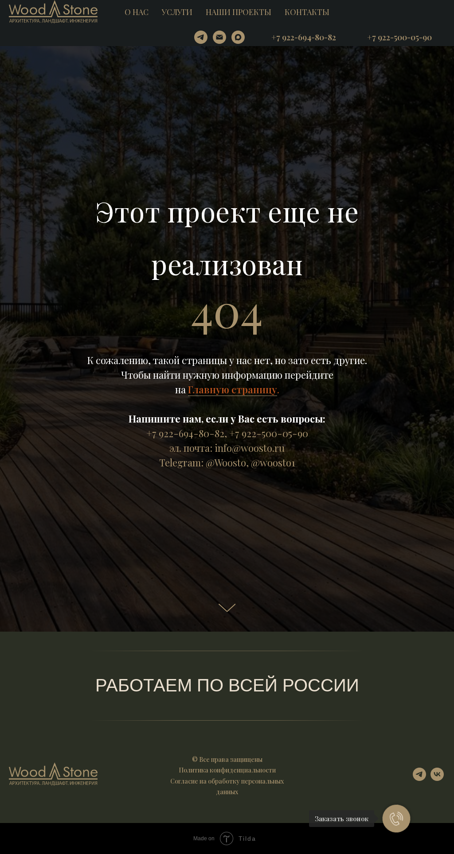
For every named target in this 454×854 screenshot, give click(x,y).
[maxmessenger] (238, 37)
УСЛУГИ (177, 12)
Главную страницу (232, 513)
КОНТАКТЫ (307, 12)
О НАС (137, 12)
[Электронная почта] (219, 37)
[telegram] (200, 37)
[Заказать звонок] (396, 818)
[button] (303, 37)
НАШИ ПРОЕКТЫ (238, 12)
